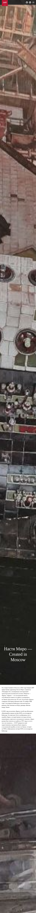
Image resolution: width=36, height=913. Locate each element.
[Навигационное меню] (33, 2)
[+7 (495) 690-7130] (27, 2)
